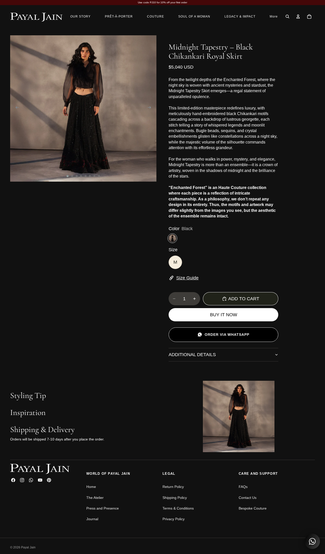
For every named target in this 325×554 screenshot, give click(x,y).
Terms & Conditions (178, 508)
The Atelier (95, 498)
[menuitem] (273, 16)
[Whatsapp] (31, 480)
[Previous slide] (15, 108)
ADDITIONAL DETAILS (192, 354)
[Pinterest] (49, 480)
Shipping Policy (174, 498)
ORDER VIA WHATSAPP (227, 335)
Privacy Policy (173, 519)
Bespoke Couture (253, 508)
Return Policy (173, 487)
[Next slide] (150, 108)
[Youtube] (40, 480)
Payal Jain (28, 547)
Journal (92, 519)
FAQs (243, 487)
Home (91, 487)
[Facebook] (13, 480)
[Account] (298, 16)
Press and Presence (102, 508)
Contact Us (247, 498)
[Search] (287, 16)
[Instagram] (22, 480)
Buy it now (223, 314)
